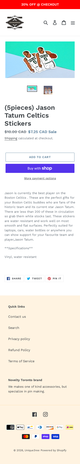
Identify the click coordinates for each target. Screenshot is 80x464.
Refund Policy (19, 350)
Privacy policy (19, 339)
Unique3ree (32, 450)
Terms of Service (21, 361)
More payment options (40, 178)
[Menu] (72, 22)
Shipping (11, 138)
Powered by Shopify (53, 450)
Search (13, 328)
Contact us (17, 317)
